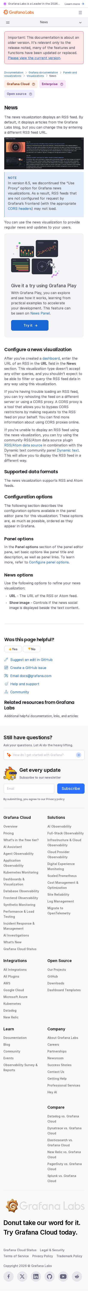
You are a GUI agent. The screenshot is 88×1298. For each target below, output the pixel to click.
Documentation (13, 72)
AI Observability (59, 826)
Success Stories (59, 1065)
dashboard (51, 358)
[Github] (49, 1276)
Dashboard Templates (64, 990)
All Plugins (11, 976)
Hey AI (52, 1092)
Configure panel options (49, 562)
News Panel (40, 313)
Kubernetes (12, 1003)
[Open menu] (80, 12)
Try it (27, 325)
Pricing (8, 833)
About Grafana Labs (62, 1037)
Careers (53, 1044)
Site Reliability (58, 894)
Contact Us (55, 1072)
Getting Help (57, 1078)
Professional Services (63, 1085)
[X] (22, 1276)
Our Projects (56, 969)
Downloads (55, 983)
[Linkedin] (36, 1276)
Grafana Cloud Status (20, 949)
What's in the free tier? (21, 840)
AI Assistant (12, 847)
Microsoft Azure (15, 997)
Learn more (72, 4)
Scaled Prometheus (62, 876)
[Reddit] (77, 1276)
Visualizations (35, 75)
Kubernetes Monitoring (20, 872)
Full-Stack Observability (65, 833)
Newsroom (55, 1058)
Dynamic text (68, 450)
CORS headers (20, 208)
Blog (6, 1044)
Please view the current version (34, 58)
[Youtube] (63, 1276)
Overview (10, 826)
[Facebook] (8, 1276)
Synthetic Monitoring (19, 904)
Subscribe (71, 788)
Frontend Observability (20, 898)
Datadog (9, 1010)
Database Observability (21, 891)
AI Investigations (16, 935)
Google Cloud (13, 990)
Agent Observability (18, 853)
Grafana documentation (43, 72)
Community (11, 1051)
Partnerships (57, 1051)
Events (8, 1058)
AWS (6, 983)
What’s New (12, 942)
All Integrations (15, 969)
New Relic (10, 1017)
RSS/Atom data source (23, 445)
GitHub (52, 976)
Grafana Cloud (36, 1232)
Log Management (60, 901)
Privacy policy (55, 799)
